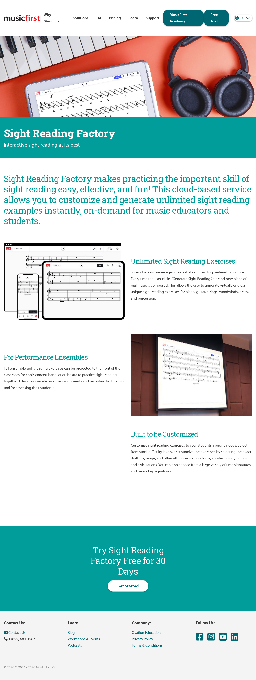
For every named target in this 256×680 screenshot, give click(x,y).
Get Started (128, 585)
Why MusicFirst (52, 17)
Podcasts (75, 645)
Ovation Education (146, 632)
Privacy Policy (142, 638)
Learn (133, 17)
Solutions (80, 17)
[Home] (22, 18)
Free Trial (214, 17)
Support (152, 17)
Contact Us (17, 632)
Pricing (115, 17)
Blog (71, 632)
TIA (98, 17)
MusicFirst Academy (178, 17)
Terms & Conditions (147, 645)
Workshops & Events (84, 638)
